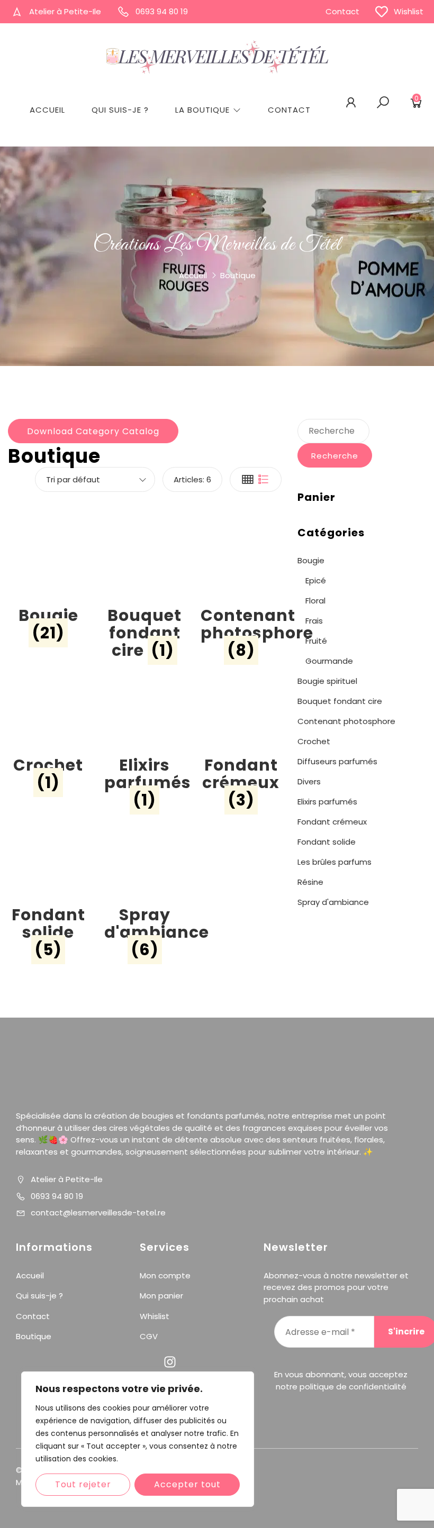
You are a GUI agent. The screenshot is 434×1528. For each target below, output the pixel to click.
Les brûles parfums (334, 861)
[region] (137, 1439)
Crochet (313, 741)
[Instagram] (170, 1362)
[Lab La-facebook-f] (144, 1362)
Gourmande (329, 660)
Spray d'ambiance (333, 902)
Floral (315, 600)
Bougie (310, 560)
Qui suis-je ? (120, 109)
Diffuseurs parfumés (337, 761)
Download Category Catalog (93, 431)
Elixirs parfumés (327, 801)
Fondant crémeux (332, 821)
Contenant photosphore (346, 721)
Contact (289, 109)
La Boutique (202, 109)
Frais (314, 620)
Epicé (315, 580)
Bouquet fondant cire (339, 701)
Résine (310, 881)
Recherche (334, 455)
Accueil (47, 109)
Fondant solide (326, 841)
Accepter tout (187, 1484)
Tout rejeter (83, 1484)
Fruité (316, 640)
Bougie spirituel (327, 681)
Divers (309, 781)
